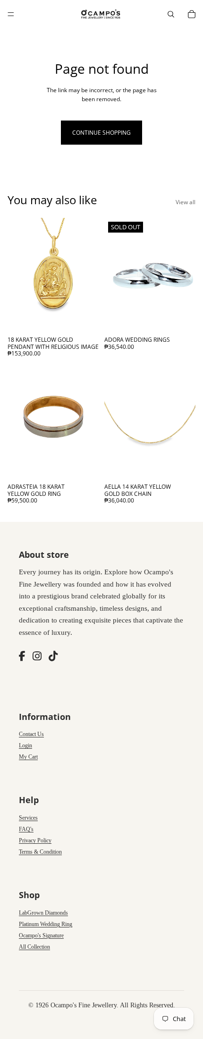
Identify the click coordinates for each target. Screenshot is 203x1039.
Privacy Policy (35, 840)
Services (28, 817)
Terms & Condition (40, 852)
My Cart (28, 756)
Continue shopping (101, 133)
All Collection (34, 947)
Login (25, 745)
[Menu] (11, 14)
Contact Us (31, 734)
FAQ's (26, 829)
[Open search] (171, 14)
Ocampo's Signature (41, 935)
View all (185, 202)
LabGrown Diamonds (43, 912)
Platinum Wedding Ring (45, 924)
